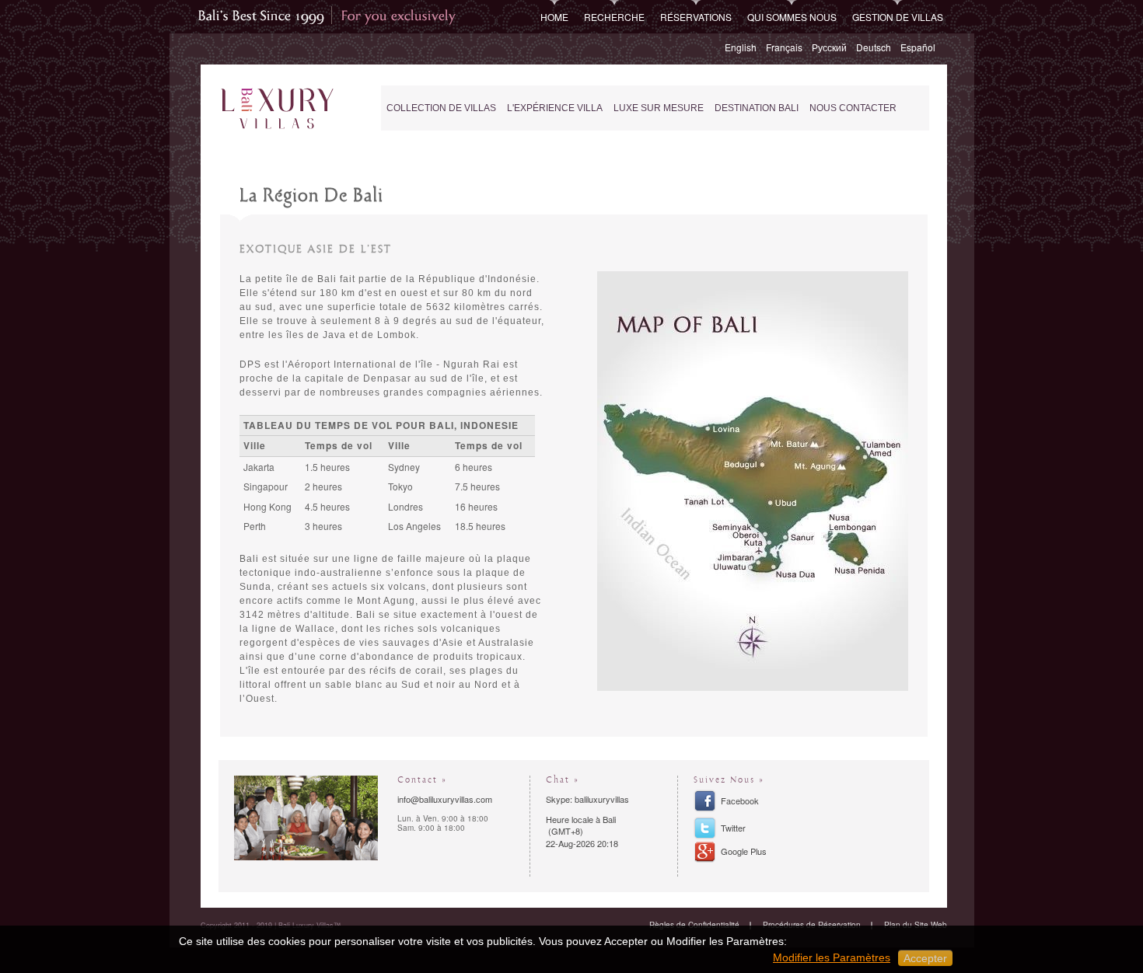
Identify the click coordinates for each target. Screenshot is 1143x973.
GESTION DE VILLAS (897, 16)
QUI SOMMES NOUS (792, 16)
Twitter (733, 827)
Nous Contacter (853, 108)
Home (554, 16)
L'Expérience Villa (555, 108)
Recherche (614, 16)
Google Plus (744, 851)
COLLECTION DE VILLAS (441, 108)
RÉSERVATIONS (696, 16)
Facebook (740, 800)
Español (917, 47)
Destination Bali (757, 108)
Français (784, 47)
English (741, 47)
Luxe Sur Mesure (658, 108)
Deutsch (873, 47)
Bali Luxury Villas (281, 109)
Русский (829, 47)
